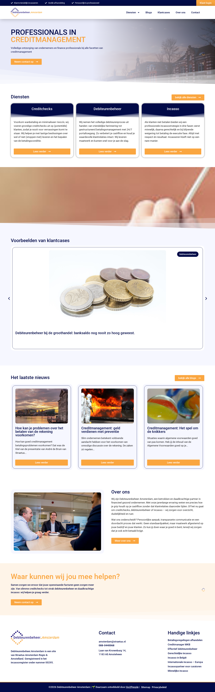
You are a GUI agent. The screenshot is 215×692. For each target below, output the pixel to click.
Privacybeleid (159, 687)
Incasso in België (177, 657)
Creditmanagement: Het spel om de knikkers (172, 430)
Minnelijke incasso (178, 670)
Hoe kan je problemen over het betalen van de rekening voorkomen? (39, 431)
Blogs (149, 12)
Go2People (132, 687)
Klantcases (164, 12)
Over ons (180, 12)
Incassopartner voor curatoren (184, 666)
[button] (9, 298)
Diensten (131, 12)
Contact (195, 12)
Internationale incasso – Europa (185, 662)
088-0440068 (106, 645)
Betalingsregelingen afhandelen (185, 640)
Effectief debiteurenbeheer (182, 648)
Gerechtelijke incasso (179, 653)
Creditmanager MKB (179, 644)
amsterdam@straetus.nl (112, 641)
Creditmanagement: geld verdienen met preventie (100, 430)
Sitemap (145, 687)
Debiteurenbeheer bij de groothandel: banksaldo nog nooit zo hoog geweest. (75, 333)
